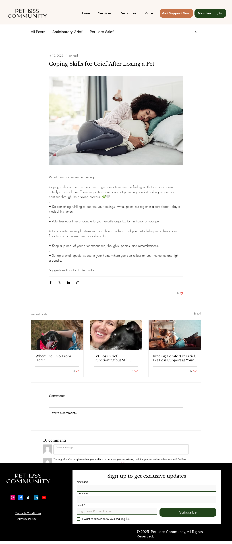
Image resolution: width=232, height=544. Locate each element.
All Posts (38, 31)
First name (82, 476)
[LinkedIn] (36, 492)
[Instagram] (13, 492)
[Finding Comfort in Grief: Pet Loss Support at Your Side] (175, 335)
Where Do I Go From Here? (53, 358)
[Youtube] (44, 492)
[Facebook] (20, 492)
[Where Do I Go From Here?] (57, 335)
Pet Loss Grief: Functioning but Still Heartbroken (111, 358)
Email (81, 499)
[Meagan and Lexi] (116, 335)
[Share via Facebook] (50, 282)
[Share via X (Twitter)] (59, 282)
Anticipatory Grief (67, 31)
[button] (196, 31)
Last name (82, 488)
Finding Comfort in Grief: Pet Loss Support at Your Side (174, 358)
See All (197, 313)
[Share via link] (77, 282)
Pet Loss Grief (102, 31)
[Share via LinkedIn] (68, 282)
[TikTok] (28, 492)
